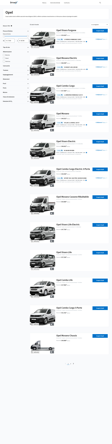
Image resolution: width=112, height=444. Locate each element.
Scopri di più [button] (100, 31)
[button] (101, 39)
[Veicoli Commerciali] (14, 3)
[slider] (4, 36)
